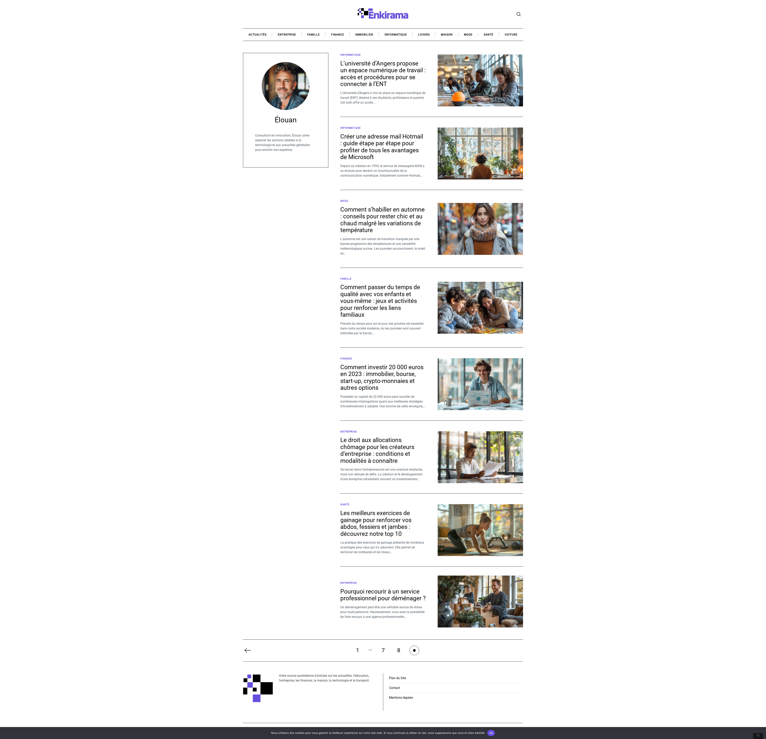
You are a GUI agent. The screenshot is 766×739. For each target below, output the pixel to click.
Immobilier (364, 34)
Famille (313, 34)
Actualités (258, 34)
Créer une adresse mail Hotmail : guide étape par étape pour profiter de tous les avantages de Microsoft (381, 147)
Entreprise (287, 34)
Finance (337, 34)
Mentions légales (401, 697)
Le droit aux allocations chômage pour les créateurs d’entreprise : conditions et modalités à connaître (377, 450)
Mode (468, 34)
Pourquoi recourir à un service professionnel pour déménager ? (383, 595)
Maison (447, 34)
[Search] (518, 14)
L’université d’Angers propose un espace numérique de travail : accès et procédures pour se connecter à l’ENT (383, 74)
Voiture (511, 34)
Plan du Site (397, 678)
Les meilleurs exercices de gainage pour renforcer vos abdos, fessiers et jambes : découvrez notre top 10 (376, 523)
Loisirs (424, 34)
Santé (488, 34)
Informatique (396, 34)
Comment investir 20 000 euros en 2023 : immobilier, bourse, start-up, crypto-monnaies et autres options (381, 377)
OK (491, 733)
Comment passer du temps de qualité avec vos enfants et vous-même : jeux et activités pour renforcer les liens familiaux (380, 301)
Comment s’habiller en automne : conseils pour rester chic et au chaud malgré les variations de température (382, 220)
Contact (394, 688)
